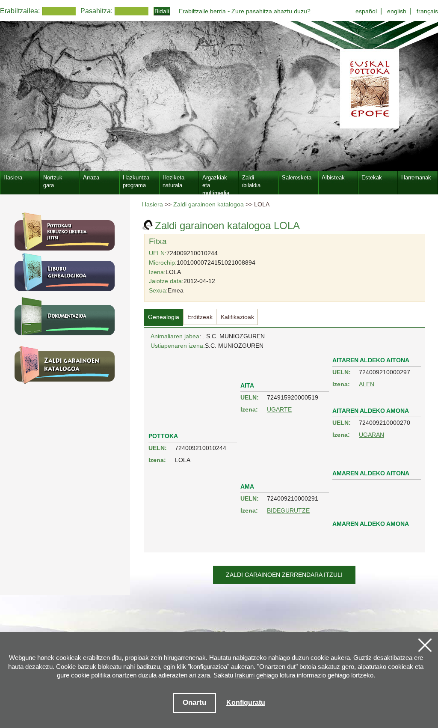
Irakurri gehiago (256, 675)
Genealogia (163, 316)
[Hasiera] (219, 96)
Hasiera (152, 204)
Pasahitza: (96, 11)
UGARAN (371, 434)
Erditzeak (200, 316)
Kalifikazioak (237, 316)
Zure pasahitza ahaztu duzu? (271, 11)
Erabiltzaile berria (202, 11)
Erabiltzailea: (20, 11)
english (396, 11)
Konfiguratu (245, 702)
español (366, 11)
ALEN (366, 384)
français (427, 11)
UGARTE (279, 409)
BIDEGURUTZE (288, 510)
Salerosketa (296, 177)
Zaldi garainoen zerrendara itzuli (284, 574)
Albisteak (333, 177)
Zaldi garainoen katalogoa (208, 204)
